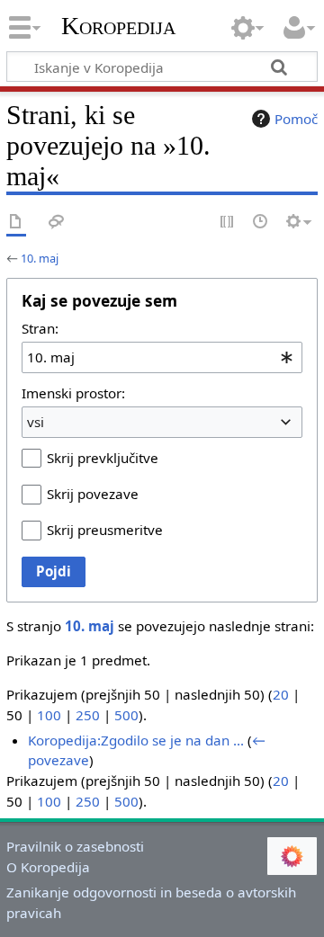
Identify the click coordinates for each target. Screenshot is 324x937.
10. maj (39, 258)
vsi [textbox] (35, 422)
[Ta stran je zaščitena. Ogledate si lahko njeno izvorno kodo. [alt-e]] (228, 222)
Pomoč (296, 119)
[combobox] (162, 357)
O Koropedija (48, 867)
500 (126, 715)
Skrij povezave (93, 494)
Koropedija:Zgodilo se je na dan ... (136, 740)
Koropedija (118, 26)
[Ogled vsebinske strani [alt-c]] (16, 222)
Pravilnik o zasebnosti (75, 846)
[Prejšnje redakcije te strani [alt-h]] (261, 222)
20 (281, 694)
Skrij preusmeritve (105, 530)
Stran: (40, 328)
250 (88, 715)
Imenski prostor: (73, 393)
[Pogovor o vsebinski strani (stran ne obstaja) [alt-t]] (57, 222)
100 (49, 715)
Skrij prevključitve (102, 458)
